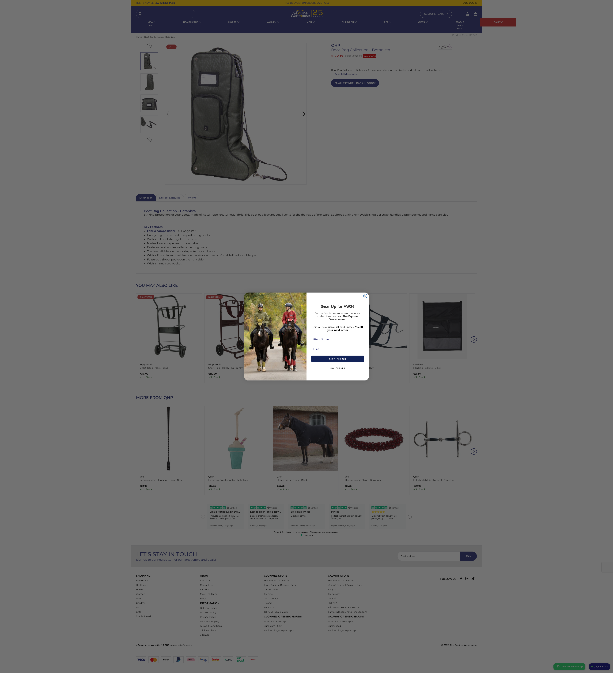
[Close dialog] (365, 296)
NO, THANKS (337, 368)
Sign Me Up (337, 359)
